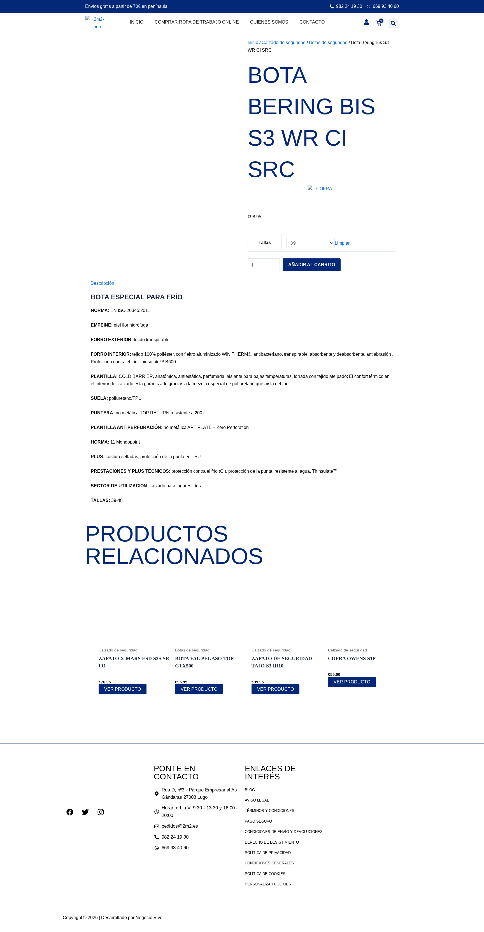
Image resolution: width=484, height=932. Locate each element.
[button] (393, 23)
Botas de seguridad (328, 42)
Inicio (136, 22)
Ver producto (122, 689)
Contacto (312, 22)
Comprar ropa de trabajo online (197, 22)
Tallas (265, 242)
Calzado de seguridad (284, 42)
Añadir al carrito (311, 264)
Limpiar (342, 243)
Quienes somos (269, 22)
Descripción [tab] (102, 283)
